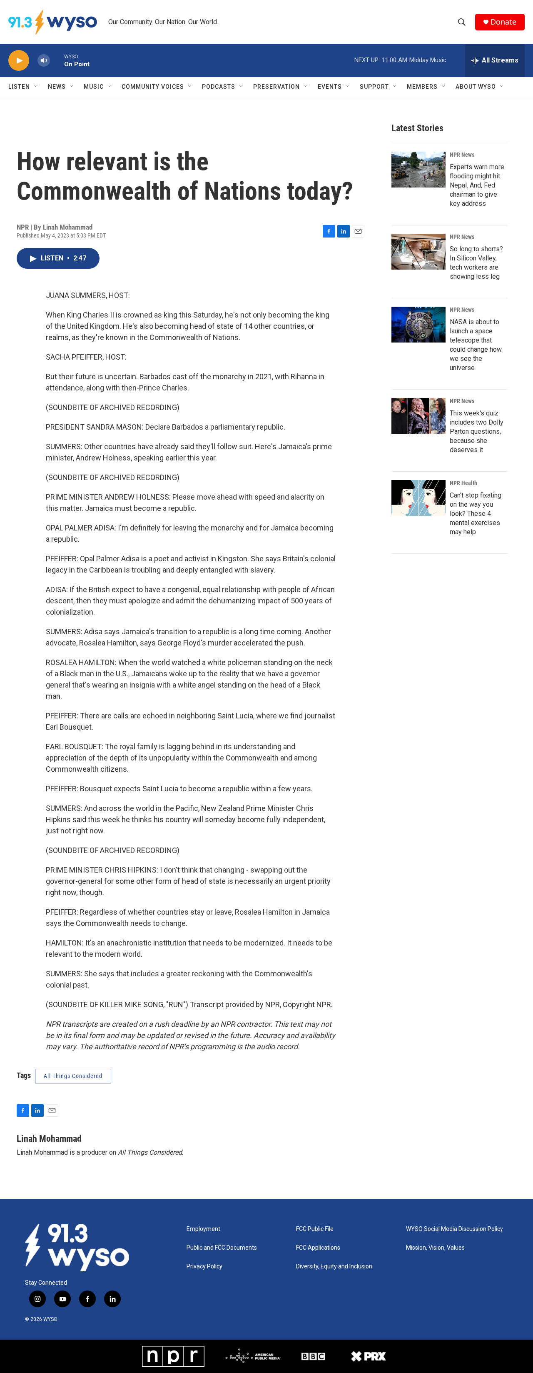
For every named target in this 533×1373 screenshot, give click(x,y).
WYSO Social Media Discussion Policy (454, 1229)
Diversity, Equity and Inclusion (334, 1266)
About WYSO (476, 86)
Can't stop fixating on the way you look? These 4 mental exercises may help (475, 513)
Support (374, 86)
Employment (203, 1229)
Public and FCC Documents (222, 1248)
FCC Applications (318, 1248)
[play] (18, 60)
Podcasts (218, 86)
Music (94, 86)
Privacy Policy (204, 1266)
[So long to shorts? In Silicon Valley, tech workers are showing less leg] (418, 252)
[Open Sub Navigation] (36, 86)
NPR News (462, 154)
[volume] (44, 60)
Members (422, 86)
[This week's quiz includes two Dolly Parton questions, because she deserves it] (418, 416)
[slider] (57, 60)
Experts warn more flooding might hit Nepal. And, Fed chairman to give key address (477, 185)
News (57, 86)
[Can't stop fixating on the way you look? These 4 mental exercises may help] (418, 498)
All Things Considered (73, 1076)
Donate (503, 22)
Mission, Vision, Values (435, 1248)
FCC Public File (315, 1229)
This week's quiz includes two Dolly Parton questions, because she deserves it (476, 431)
